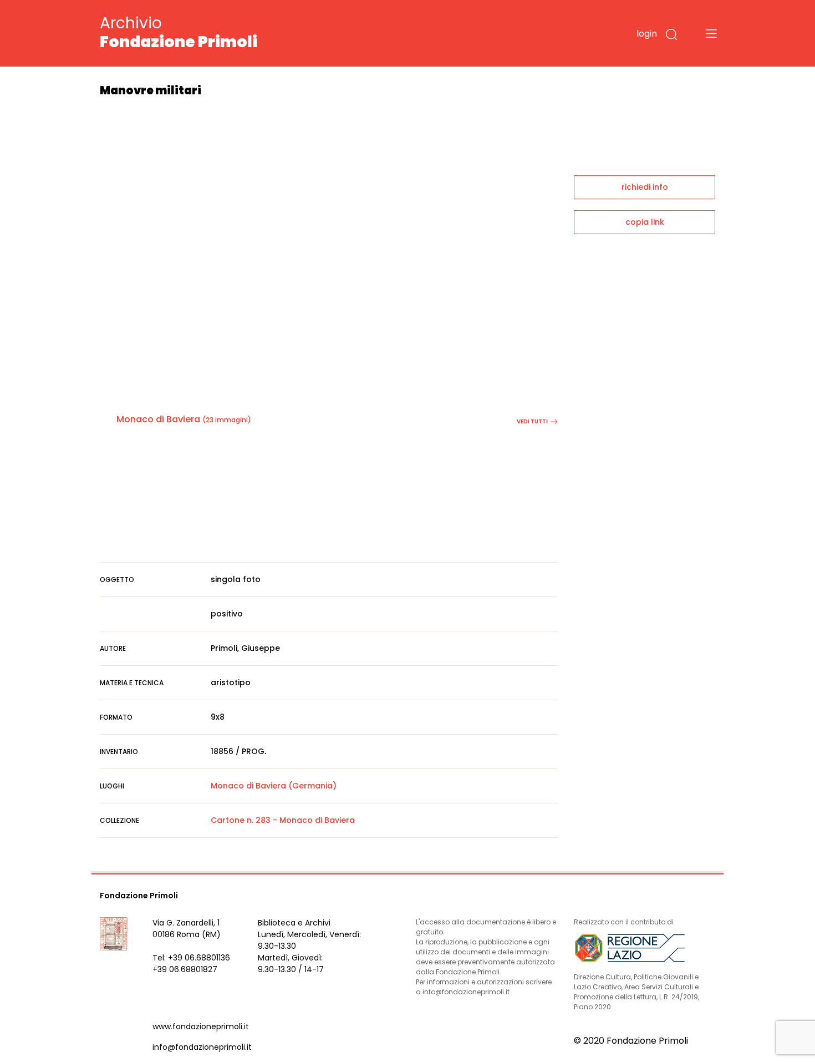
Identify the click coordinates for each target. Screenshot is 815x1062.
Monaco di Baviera (158, 419)
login (646, 33)
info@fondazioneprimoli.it (202, 1047)
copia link (644, 221)
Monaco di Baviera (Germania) (274, 785)
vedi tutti (532, 421)
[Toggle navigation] (711, 33)
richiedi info (645, 187)
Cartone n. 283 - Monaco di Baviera (283, 820)
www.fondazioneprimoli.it (200, 1026)
